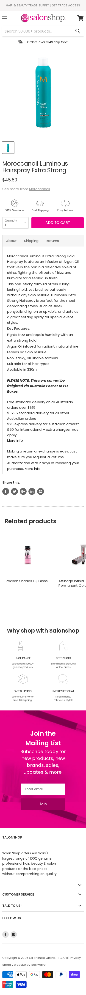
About (11, 240)
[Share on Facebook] (5, 491)
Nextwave (38, 964)
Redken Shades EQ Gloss (27, 580)
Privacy (75, 958)
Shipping (31, 240)
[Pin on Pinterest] (40, 491)
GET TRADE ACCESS (66, 5)
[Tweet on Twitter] (14, 491)
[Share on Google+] (23, 491)
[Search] (78, 31)
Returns (52, 240)
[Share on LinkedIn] (31, 491)
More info (15, 440)
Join (43, 804)
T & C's (63, 958)
